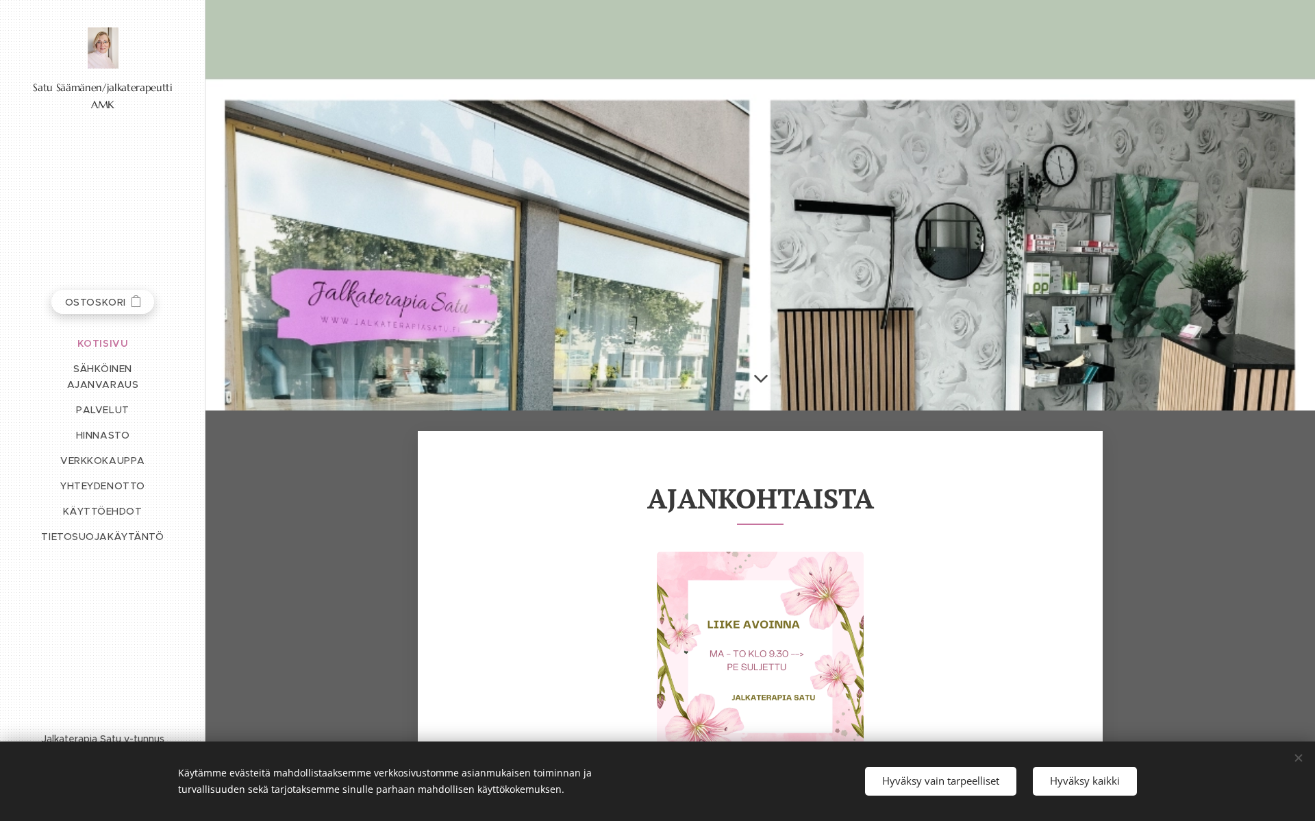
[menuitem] (102, 344)
